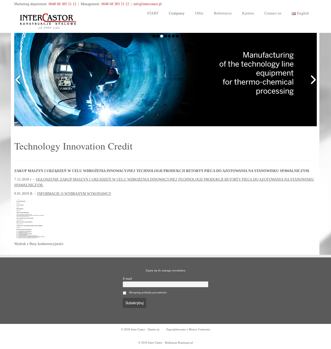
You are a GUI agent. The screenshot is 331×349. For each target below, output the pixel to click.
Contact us (272, 13)
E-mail (127, 278)
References (223, 13)
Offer (199, 13)
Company (177, 13)
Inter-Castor (138, 329)
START (153, 13)
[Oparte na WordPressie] (162, 328)
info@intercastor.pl (147, 4)
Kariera (248, 13)
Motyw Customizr (199, 329)
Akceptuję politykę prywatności (148, 292)
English (302, 13)
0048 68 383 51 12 (62, 4)
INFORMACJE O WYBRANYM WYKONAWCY (74, 194)
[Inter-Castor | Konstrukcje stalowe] (49, 20)
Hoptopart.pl (185, 342)
